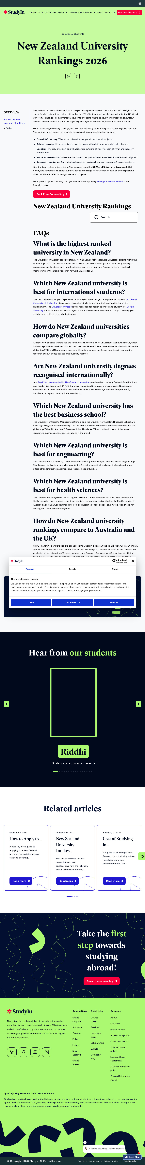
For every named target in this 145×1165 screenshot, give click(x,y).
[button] (138, 704)
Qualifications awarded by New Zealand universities (64, 382)
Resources (87, 12)
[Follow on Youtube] (35, 1052)
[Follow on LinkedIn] (12, 1052)
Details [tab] (72, 569)
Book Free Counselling (50, 194)
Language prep (76, 12)
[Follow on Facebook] (23, 1052)
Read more (19, 881)
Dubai (75, 1039)
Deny (31, 602)
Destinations (35, 12)
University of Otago (62, 306)
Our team (115, 1023)
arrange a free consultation (111, 181)
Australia (77, 1027)
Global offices (117, 1029)
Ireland (75, 1045)
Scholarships (97, 1042)
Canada (76, 1033)
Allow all (114, 602)
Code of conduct (119, 1041)
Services (61, 12)
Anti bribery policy (120, 1035)
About (113, 1017)
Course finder (50, 12)
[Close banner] (133, 561)
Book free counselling (127, 12)
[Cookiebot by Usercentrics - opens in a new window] (114, 561)
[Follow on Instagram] (46, 1052)
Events (99, 12)
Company (108, 12)
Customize (71, 602)
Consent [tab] (30, 569)
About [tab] (115, 569)
